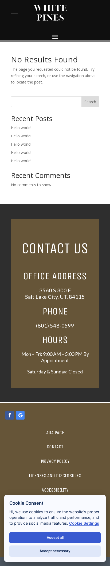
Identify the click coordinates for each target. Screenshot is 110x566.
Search (90, 101)
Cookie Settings (84, 523)
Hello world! (21, 127)
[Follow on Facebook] (9, 415)
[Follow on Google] (20, 415)
